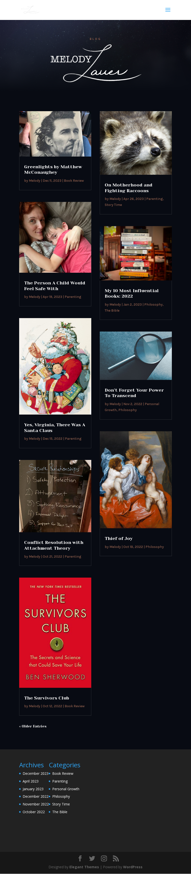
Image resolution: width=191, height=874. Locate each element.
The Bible (112, 310)
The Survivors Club (46, 698)
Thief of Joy (119, 538)
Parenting (73, 297)
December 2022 (35, 796)
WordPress (133, 867)
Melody (34, 180)
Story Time (113, 205)
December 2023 (35, 773)
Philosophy (153, 304)
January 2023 (33, 789)
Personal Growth (65, 789)
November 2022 (36, 804)
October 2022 (34, 811)
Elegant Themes (84, 867)
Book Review (74, 180)
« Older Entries (33, 726)
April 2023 (31, 781)
